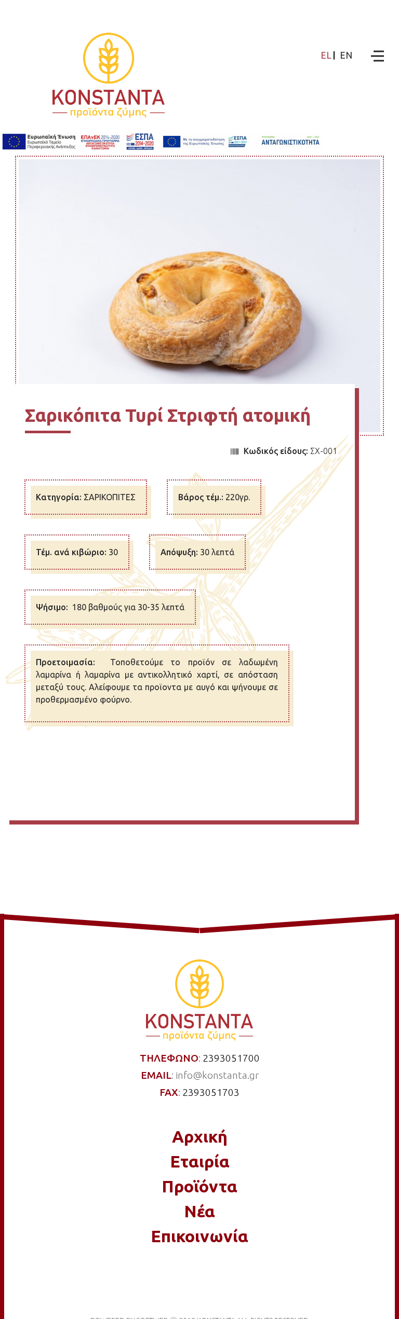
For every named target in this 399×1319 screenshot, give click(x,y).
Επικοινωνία (199, 1236)
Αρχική (200, 1136)
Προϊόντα (199, 1186)
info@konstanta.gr (217, 1075)
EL (326, 55)
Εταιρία (200, 1161)
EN (346, 55)
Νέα (199, 1211)
